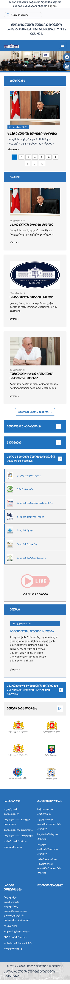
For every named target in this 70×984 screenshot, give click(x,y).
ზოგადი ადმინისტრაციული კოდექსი (47, 849)
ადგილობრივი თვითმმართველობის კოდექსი (48, 824)
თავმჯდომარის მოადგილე (18, 829)
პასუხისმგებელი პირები (17, 931)
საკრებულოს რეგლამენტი (18, 942)
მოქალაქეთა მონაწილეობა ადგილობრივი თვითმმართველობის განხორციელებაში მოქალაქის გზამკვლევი (17, 908)
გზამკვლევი (10, 925)
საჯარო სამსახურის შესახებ (47, 836)
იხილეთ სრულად (13, 846)
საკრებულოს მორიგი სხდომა (32, 133)
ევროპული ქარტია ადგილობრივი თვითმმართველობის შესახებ (48, 866)
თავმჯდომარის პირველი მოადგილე (17, 821)
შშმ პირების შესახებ (15, 937)
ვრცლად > (13, 149)
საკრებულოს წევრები (15, 841)
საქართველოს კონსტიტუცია (45, 811)
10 (42, 163)
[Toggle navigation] (62, 45)
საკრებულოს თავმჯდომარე (11, 811)
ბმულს (52, 5)
